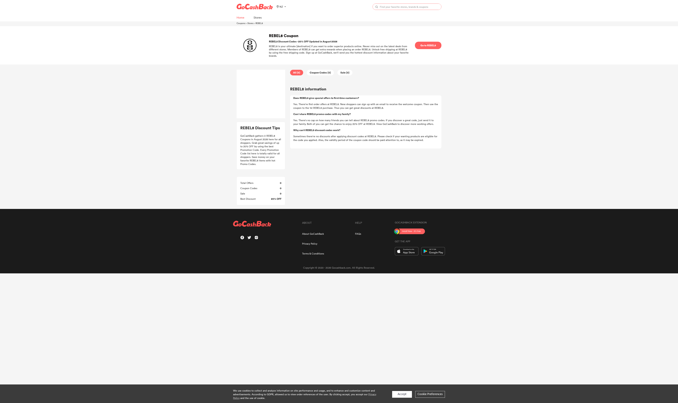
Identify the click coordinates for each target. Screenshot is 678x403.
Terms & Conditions (313, 253)
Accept (402, 394)
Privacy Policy (309, 243)
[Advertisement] (261, 94)
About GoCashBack (313, 233)
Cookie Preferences (430, 394)
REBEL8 (259, 23)
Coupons (241, 23)
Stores (250, 23)
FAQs (358, 233)
